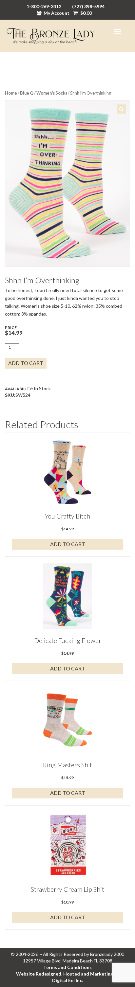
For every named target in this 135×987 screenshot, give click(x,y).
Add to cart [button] (67, 544)
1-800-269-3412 (44, 6)
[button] (121, 109)
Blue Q (26, 93)
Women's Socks (51, 93)
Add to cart (25, 363)
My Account (56, 13)
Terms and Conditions (67, 967)
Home (11, 93)
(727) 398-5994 (88, 6)
